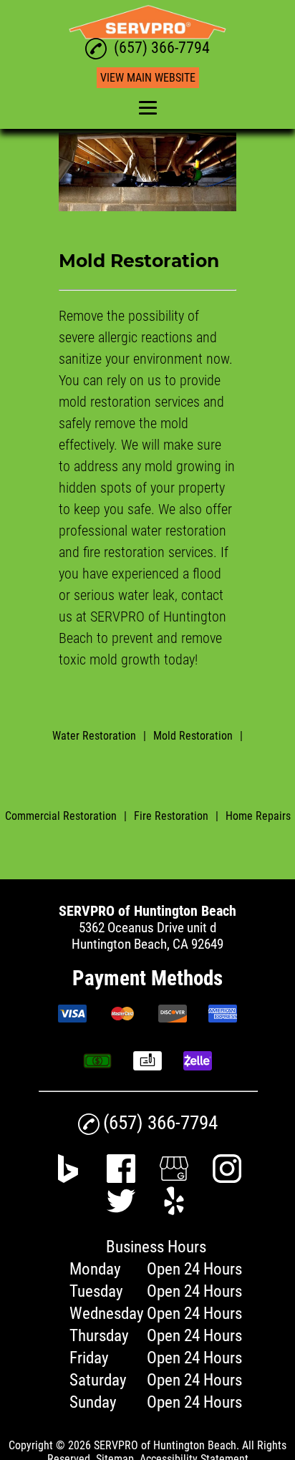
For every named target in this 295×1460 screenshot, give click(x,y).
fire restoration (124, 552)
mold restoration (105, 401)
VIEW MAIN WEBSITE (147, 77)
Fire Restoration (171, 816)
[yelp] (174, 1210)
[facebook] (121, 1178)
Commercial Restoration (61, 816)
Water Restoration (94, 736)
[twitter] (121, 1210)
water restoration (178, 530)
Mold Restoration (193, 736)
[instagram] (227, 1178)
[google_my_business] (174, 1178)
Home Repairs (258, 816)
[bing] (68, 1178)
